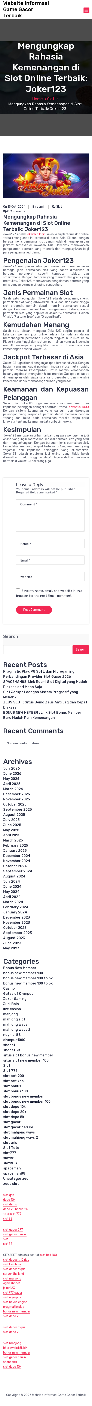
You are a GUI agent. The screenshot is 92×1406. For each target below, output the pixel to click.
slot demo (10, 1204)
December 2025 (16, 794)
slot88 (9, 1158)
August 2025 (14, 815)
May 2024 (11, 892)
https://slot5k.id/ (15, 1348)
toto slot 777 (12, 1214)
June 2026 (12, 774)
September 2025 (17, 809)
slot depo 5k (13, 1117)
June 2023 (12, 943)
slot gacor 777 (13, 1230)
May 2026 (11, 779)
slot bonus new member (23, 1096)
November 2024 (16, 861)
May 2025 (11, 830)
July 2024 (11, 881)
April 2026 (12, 784)
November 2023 (16, 922)
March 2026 (13, 789)
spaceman (12, 1168)
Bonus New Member (19, 968)
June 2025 (12, 825)
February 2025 (15, 845)
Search (10, 636)
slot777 (9, 1153)
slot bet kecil (14, 1081)
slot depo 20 (12, 1316)
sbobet (9, 1045)
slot (6, 1239)
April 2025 (11, 835)
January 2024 (15, 912)
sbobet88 (11, 1050)
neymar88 (12, 1035)
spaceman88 (14, 1173)
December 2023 (16, 917)
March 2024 (13, 902)
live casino (12, 1009)
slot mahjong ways (19, 1132)
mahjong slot (14, 1019)
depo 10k (9, 1200)
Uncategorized (15, 1179)
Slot (50, 99)
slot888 (10, 1163)
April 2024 (12, 897)
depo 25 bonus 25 (15, 1209)
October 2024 (15, 866)
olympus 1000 (79, 407)
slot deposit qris (14, 1269)
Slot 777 (10, 1071)
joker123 (9, 1288)
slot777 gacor (12, 1292)
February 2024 (15, 907)
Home (37, 99)
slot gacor (12, 1122)
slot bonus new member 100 (26, 1101)
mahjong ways (15, 1024)
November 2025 (16, 799)
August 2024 (14, 876)
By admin (39, 207)
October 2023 (15, 928)
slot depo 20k (14, 1112)
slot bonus (12, 1086)
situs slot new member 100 (26, 1060)
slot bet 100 (48, 1255)
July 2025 (11, 820)
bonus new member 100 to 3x (28, 978)
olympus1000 (14, 1040)
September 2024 (17, 871)
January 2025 (15, 851)
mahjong (10, 1014)
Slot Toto (11, 1148)
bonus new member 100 (23, 973)
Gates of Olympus (18, 994)
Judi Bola (11, 1004)
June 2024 (12, 887)
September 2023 (17, 933)
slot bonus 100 (15, 1091)
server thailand (13, 1274)
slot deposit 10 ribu (16, 1260)
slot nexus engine (15, 1302)
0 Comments (16, 211)
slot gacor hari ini (18, 1127)
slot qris (10, 1143)
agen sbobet (12, 1283)
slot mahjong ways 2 (20, 1137)
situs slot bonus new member (28, 1055)
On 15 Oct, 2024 (14, 207)
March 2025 (13, 840)
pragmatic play (13, 1307)
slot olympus (12, 1297)
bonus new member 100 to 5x (28, 983)
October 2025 (15, 804)
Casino (9, 988)
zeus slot (11, 1184)
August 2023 (14, 938)
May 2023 (11, 948)
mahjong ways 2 (16, 1030)
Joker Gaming (15, 999)
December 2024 (16, 856)
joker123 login (36, 234)
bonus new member (16, 1311)
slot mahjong (12, 1278)
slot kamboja (12, 1264)
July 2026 (11, 768)
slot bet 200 (13, 1076)
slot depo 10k (14, 1107)
